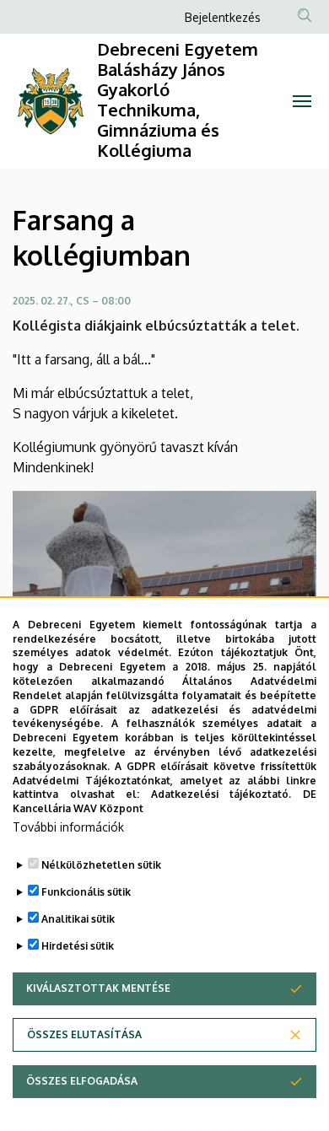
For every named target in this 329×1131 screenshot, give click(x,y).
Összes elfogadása (82, 1080)
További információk (68, 827)
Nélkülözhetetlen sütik (101, 865)
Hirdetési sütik (77, 946)
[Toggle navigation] (301, 101)
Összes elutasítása (84, 1034)
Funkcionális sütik (86, 892)
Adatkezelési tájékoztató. (221, 794)
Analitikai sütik (78, 919)
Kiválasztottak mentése (98, 988)
